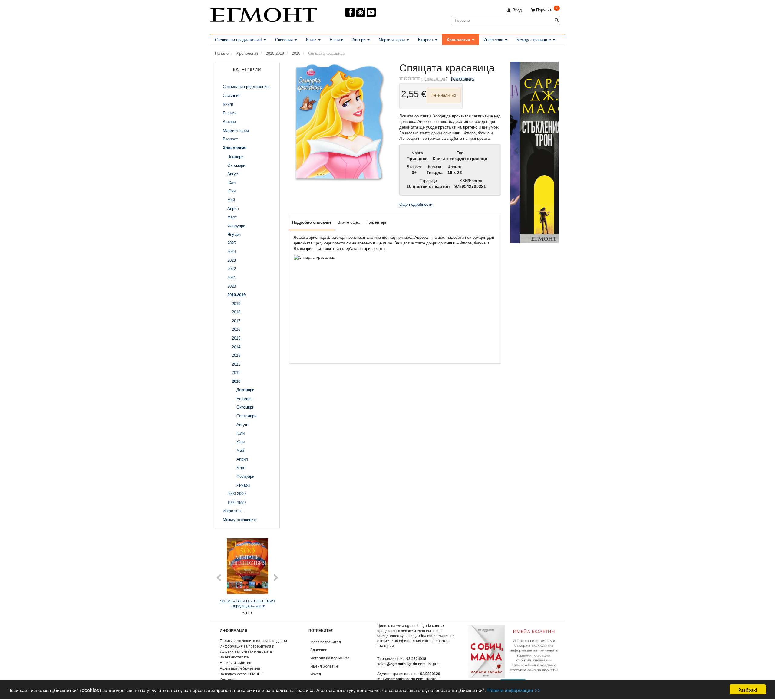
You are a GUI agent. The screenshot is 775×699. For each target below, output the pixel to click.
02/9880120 (430, 674)
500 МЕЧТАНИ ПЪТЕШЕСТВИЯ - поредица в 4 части (247, 603)
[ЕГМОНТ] (263, 14)
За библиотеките (234, 657)
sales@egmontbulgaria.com (401, 664)
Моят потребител (325, 642)
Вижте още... (349, 222)
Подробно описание (311, 222)
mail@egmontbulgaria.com (400, 679)
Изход (315, 674)
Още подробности (415, 204)
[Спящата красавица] (340, 123)
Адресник (318, 650)
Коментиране (462, 78)
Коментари (377, 222)
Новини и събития (235, 663)
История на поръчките (329, 658)
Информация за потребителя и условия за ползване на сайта (247, 648)
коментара (434, 78)
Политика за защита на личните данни (253, 641)
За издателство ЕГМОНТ (241, 674)
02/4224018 (416, 659)
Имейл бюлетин (324, 666)
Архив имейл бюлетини (240, 668)
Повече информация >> (513, 690)
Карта (433, 664)
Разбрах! (747, 689)
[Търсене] (557, 20)
